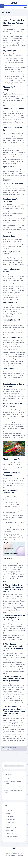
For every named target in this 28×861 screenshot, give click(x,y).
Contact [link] (8, 813)
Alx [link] (22, 855)
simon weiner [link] (13, 747)
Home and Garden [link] (7, 749)
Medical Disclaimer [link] (11, 830)
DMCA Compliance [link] (10, 819)
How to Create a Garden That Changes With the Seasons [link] (13, 23)
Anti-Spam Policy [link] (10, 810)
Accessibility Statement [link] (12, 808)
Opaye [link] (14, 2)
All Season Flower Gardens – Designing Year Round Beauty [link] (14, 177)
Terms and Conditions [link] (11, 839)
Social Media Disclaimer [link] (12, 836)
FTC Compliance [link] (10, 825)
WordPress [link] (13, 855)
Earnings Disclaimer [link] (11, 822)
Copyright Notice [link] (10, 816)
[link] (2, 6)
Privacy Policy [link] (9, 833)
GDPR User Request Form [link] (12, 827)
